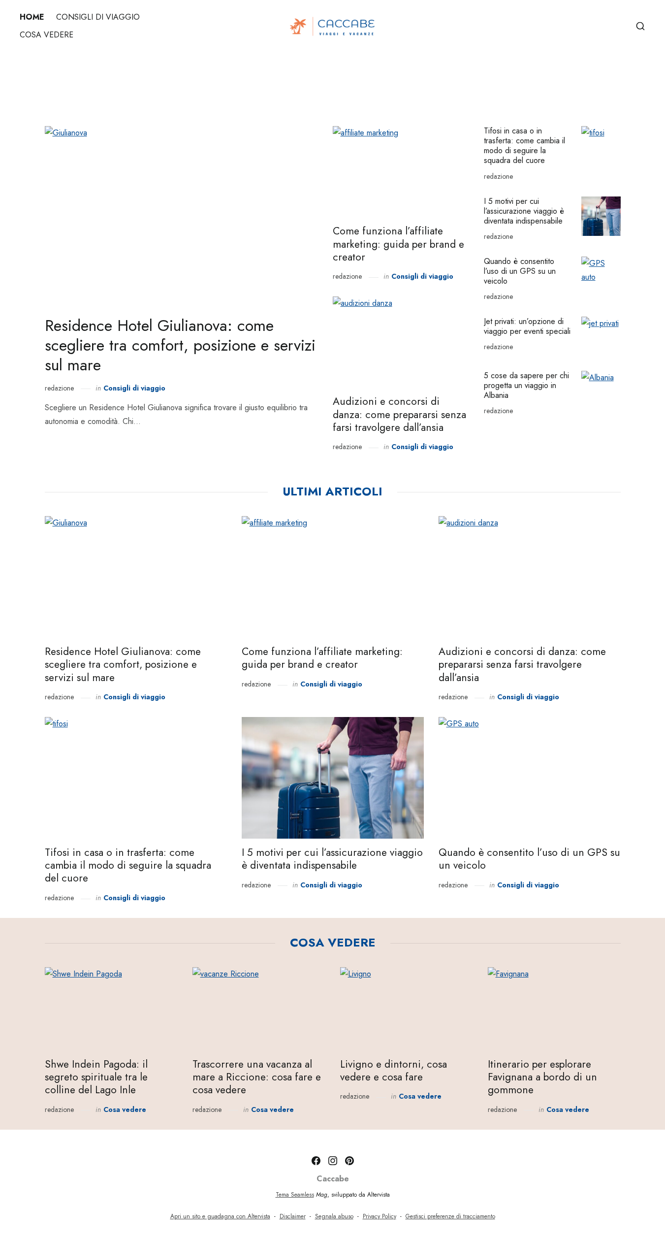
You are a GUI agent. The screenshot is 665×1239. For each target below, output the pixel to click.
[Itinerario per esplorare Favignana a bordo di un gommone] (554, 1008)
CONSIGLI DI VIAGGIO (98, 17)
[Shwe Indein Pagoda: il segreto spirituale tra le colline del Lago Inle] (111, 1008)
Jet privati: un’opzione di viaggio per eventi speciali (527, 326)
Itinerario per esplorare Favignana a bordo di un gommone (542, 1077)
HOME (32, 17)
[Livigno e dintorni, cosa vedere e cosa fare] (406, 1008)
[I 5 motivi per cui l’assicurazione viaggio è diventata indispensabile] (601, 216)
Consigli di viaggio (134, 388)
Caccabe (333, 1178)
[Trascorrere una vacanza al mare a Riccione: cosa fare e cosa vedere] (258, 1008)
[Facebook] (316, 1160)
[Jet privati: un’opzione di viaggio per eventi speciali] (601, 336)
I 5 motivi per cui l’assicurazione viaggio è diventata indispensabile (524, 211)
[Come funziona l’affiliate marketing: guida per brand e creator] (401, 171)
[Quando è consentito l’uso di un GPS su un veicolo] (601, 276)
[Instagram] (332, 1160)
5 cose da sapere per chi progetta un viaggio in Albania (526, 385)
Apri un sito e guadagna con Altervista (220, 1216)
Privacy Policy (379, 1216)
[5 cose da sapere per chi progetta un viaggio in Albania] (601, 390)
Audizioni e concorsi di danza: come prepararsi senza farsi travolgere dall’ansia (399, 414)
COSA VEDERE (46, 34)
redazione (59, 388)
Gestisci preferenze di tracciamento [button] (450, 1216)
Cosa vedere (124, 1109)
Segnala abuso (334, 1216)
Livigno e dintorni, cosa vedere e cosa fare (393, 1070)
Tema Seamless (295, 1194)
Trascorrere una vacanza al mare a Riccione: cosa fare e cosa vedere (256, 1077)
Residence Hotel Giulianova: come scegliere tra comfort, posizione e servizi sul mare (180, 345)
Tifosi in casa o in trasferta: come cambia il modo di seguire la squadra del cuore (524, 145)
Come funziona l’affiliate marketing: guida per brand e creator (398, 244)
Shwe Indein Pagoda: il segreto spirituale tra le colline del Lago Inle (96, 1077)
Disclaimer (293, 1216)
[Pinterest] (349, 1160)
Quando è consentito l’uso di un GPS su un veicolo (520, 271)
